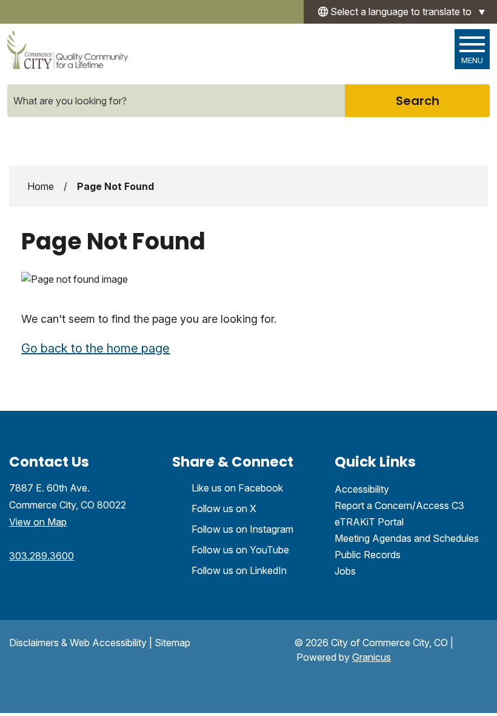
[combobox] (400, 12)
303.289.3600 (41, 556)
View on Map (38, 522)
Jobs (345, 571)
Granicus (371, 657)
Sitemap (172, 643)
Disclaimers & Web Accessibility (78, 643)
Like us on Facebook (237, 488)
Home (40, 186)
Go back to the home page (95, 348)
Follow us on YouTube (240, 550)
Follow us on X (224, 508)
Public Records (368, 555)
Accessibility (362, 489)
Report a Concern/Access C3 (399, 505)
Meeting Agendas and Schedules (407, 538)
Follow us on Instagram (242, 529)
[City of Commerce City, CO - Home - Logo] (67, 50)
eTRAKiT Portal (369, 522)
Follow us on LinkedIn (239, 570)
